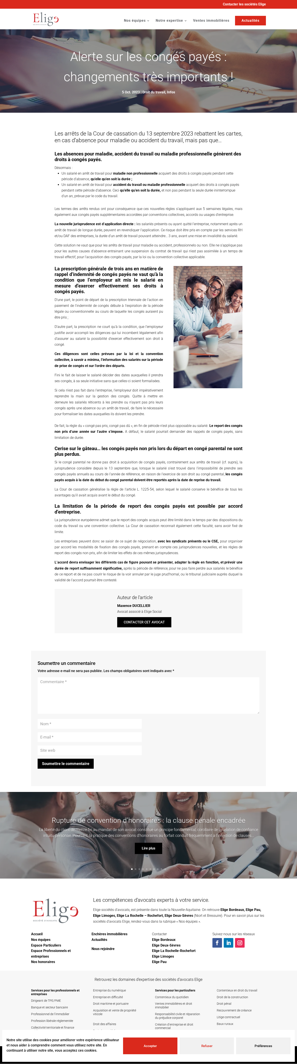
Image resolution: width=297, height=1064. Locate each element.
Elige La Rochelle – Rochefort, (140, 916)
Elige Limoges (104, 916)
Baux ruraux (225, 1024)
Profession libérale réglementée (52, 1021)
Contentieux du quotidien (172, 997)
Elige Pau (253, 910)
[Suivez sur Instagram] (240, 943)
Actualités (250, 20)
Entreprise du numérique (109, 990)
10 (165, 869)
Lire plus (148, 848)
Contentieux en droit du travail (237, 990)
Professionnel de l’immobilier (50, 1014)
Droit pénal (224, 1003)
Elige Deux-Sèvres (179, 916)
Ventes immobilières (211, 21)
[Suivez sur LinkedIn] (228, 943)
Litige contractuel (228, 1017)
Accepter (150, 1046)
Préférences (263, 1046)
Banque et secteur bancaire (49, 1007)
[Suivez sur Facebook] (217, 943)
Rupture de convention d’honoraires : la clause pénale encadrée (148, 820)
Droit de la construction (232, 997)
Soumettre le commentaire (65, 763)
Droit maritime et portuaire (110, 1003)
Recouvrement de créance (234, 1010)
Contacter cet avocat (144, 622)
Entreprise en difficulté (108, 997)
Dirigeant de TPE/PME (46, 1000)
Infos (171, 92)
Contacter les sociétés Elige (244, 4)
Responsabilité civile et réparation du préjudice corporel (177, 1015)
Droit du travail (153, 92)
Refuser (206, 1046)
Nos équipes (135, 21)
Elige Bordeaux (232, 910)
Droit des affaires (104, 1024)
